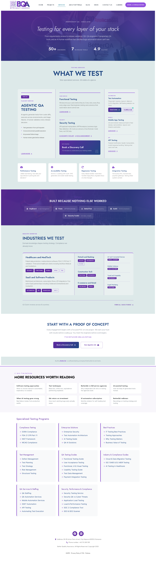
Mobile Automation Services (33, 500)
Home (41, 5)
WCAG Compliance (29, 442)
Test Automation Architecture (76, 435)
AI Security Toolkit (66, 136)
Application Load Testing (74, 500)
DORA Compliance (29, 432)
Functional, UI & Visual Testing (76, 466)
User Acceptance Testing (74, 462)
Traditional (114, 109)
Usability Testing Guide (73, 470)
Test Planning (27, 462)
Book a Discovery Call (65, 345)
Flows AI (127, 109)
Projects (50, 5)
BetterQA (63, 361)
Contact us (107, 5)
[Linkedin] (81, 533)
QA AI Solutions (70, 442)
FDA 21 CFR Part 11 (29, 435)
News (96, 5)
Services (61, 5)
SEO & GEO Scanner (72, 511)
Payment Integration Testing (75, 477)
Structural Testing (29, 473)
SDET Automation (29, 504)
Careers (119, 5)
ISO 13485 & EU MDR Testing (117, 462)
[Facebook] (74, 533)
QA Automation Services (31, 497)
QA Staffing (26, 493)
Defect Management (30, 459)
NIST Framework (28, 439)
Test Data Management (73, 473)
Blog (88, 5)
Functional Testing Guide (74, 459)
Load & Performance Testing (75, 504)
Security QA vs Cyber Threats (76, 497)
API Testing (26, 508)
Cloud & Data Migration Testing (118, 459)
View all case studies (123, 305)
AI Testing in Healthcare (115, 466)
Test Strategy (27, 466)
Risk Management (29, 470)
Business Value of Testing (116, 442)
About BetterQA (75, 5)
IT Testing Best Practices (116, 432)
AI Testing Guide (70, 439)
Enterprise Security (71, 432)
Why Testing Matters (114, 439)
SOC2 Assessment (83, 136)
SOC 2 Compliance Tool (73, 508)
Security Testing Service (73, 493)
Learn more (25, 153)
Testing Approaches (114, 435)
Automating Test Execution (33, 511)
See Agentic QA (90, 345)
